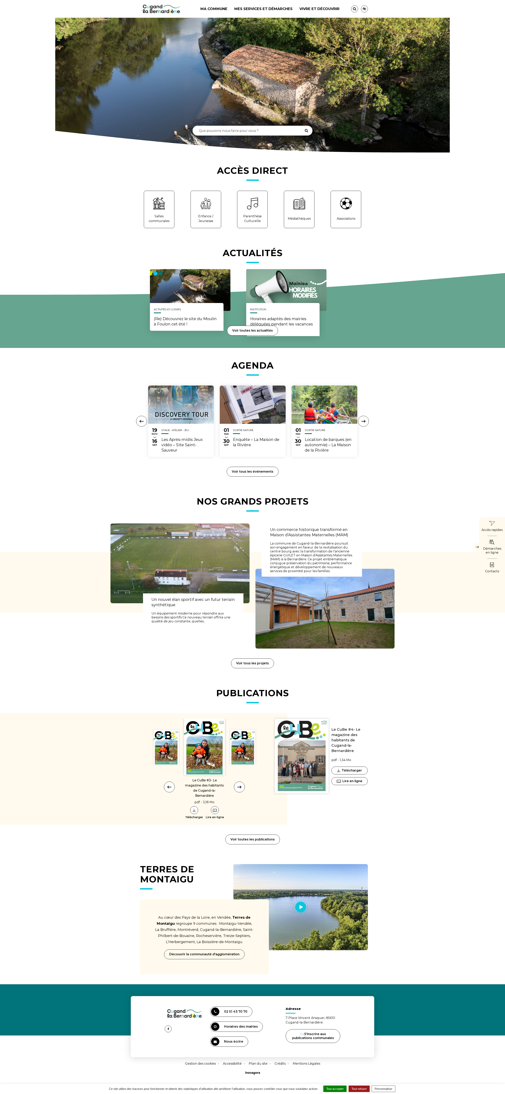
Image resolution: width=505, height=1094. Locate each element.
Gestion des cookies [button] (200, 1063)
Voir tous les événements (252, 471)
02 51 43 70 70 (235, 1011)
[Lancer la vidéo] (300, 907)
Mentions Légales (306, 1063)
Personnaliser (383, 1088)
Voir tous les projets (252, 663)
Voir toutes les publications (252, 839)
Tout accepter (335, 1088)
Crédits (280, 1063)
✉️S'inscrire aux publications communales (313, 1036)
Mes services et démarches (263, 9)
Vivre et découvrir (319, 9)
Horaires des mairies (241, 1026)
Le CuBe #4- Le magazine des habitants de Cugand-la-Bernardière (345, 740)
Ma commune (213, 9)
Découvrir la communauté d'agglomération (204, 954)
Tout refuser (359, 1088)
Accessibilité (232, 1063)
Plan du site (258, 1063)
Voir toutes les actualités (252, 330)
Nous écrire (234, 1043)
